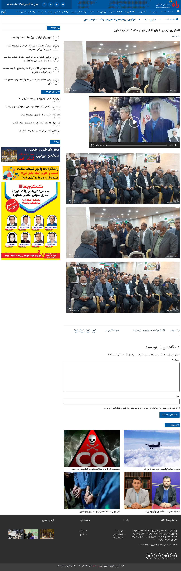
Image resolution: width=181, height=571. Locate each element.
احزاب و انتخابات (150, 20)
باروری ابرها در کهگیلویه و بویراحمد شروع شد (39, 99)
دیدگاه (176, 360)
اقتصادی (131, 12)
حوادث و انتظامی (61, 12)
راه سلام (96, 566)
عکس (81, 531)
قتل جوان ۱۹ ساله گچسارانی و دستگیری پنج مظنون (36, 123)
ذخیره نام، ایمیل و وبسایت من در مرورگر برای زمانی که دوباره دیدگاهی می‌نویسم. (139, 408)
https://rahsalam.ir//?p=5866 (149, 331)
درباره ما (119, 531)
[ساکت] (97, 145)
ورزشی (103, 12)
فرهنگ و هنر (116, 12)
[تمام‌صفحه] (92, 145)
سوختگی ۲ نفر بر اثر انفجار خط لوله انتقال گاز (39, 131)
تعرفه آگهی (118, 534)
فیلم (82, 534)
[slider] (136, 145)
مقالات (92, 12)
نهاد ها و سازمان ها (27, 12)
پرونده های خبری (79, 12)
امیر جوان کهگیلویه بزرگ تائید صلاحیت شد (31, 37)
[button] (63, 4)
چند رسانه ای (46, 12)
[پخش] (175, 145)
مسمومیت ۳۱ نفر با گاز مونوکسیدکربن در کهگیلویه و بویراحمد (32, 107)
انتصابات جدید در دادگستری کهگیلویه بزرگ (40, 115)
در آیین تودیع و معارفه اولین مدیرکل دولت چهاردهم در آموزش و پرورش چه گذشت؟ (27, 59)
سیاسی (155, 12)
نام (178, 397)
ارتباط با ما (118, 538)
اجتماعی (143, 12)
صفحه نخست (167, 12)
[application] (134, 122)
